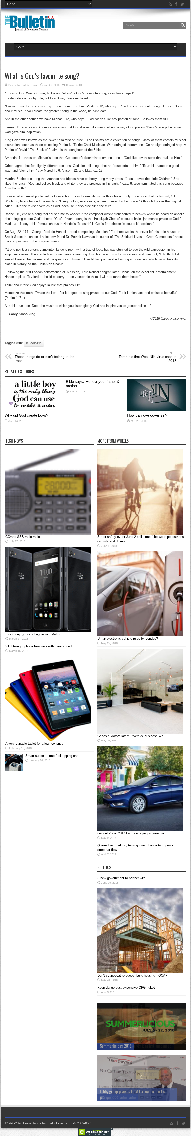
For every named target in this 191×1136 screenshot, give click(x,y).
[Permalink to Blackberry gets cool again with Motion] (48, 631)
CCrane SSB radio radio (22, 537)
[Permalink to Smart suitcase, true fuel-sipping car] (14, 770)
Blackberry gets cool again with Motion (33, 634)
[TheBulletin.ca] (31, 28)
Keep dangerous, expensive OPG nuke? (126, 987)
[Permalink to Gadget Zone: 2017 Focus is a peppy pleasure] (140, 830)
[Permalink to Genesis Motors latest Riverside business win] (140, 733)
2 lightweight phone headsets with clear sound (38, 646)
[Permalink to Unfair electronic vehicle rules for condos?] (140, 635)
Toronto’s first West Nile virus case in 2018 (147, 357)
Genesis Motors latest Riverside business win (130, 736)
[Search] (182, 25)
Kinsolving (34, 343)
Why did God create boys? (26, 415)
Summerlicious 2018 (116, 1046)
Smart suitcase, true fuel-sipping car (51, 756)
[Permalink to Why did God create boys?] (34, 409)
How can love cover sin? (147, 415)
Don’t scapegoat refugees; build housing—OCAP (132, 975)
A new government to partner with (121, 878)
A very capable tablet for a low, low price (34, 743)
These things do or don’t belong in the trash (44, 357)
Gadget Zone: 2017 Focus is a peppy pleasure (130, 833)
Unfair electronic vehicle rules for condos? (127, 638)
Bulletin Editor (30, 85)
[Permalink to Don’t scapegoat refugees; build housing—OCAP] (140, 972)
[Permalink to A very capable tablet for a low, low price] (48, 740)
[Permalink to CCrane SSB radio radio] (48, 533)
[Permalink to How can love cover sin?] (156, 409)
